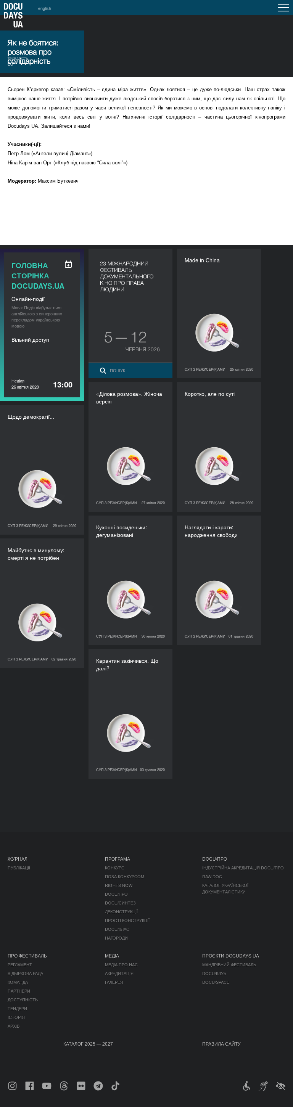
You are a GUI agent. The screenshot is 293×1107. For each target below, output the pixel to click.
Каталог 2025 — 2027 (88, 1043)
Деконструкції (121, 911)
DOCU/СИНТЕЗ (120, 903)
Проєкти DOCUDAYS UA (230, 955)
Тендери (17, 1008)
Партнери (19, 991)
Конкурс (114, 867)
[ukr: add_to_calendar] (68, 264)
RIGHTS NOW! (119, 885)
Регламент (20, 964)
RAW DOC (212, 876)
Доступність (23, 999)
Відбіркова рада (25, 973)
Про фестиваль (27, 955)
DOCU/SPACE (215, 982)
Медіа (112, 955)
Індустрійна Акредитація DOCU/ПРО (243, 867)
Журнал (17, 858)
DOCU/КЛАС (117, 929)
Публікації (19, 867)
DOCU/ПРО (116, 894)
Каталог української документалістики (225, 888)
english (44, 8)
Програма (117, 858)
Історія (16, 1017)
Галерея (114, 982)
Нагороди (116, 938)
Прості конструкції (127, 920)
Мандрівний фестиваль (229, 964)
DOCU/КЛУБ (214, 973)
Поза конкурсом (124, 876)
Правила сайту (221, 1043)
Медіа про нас (121, 964)
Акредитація (119, 973)
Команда (18, 982)
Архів (13, 1026)
